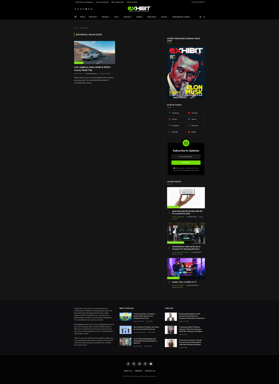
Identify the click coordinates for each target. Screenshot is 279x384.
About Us (128, 371)
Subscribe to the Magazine (84, 2)
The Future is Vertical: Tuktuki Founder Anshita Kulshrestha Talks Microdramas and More (190, 342)
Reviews (105, 17)
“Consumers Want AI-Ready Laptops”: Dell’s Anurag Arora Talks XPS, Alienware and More (190, 329)
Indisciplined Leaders (181, 17)
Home (82, 17)
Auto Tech (79, 62)
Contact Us (150, 371)
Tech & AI (93, 17)
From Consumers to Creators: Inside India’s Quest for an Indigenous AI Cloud (144, 316)
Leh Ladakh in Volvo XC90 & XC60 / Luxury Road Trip (92, 68)
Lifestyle (127, 17)
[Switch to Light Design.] (204, 17)
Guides (139, 17)
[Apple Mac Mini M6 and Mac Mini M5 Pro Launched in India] (186, 197)
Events (164, 17)
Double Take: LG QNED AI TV (184, 282)
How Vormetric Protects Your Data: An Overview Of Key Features (146, 328)
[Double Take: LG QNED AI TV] (186, 268)
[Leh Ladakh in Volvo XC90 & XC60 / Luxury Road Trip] (94, 52)
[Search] (200, 16)
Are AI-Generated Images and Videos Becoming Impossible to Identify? (145, 341)
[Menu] (76, 16)
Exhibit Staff (192, 217)
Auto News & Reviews (175, 242)
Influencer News (132, 2)
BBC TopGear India (118, 2)
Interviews (151, 17)
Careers (138, 371)
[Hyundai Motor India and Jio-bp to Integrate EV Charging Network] (186, 233)
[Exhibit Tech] (140, 9)
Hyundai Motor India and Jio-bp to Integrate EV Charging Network (186, 248)
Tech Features (173, 278)
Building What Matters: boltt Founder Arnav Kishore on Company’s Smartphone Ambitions (192, 316)
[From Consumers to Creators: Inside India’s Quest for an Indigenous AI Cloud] (126, 317)
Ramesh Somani (92, 73)
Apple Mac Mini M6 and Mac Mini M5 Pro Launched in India (187, 212)
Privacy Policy (186, 170)
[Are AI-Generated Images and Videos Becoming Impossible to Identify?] (126, 341)
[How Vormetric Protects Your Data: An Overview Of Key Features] (126, 330)
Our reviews (78, 324)
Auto (116, 17)
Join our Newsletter (102, 2)
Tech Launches (173, 207)
